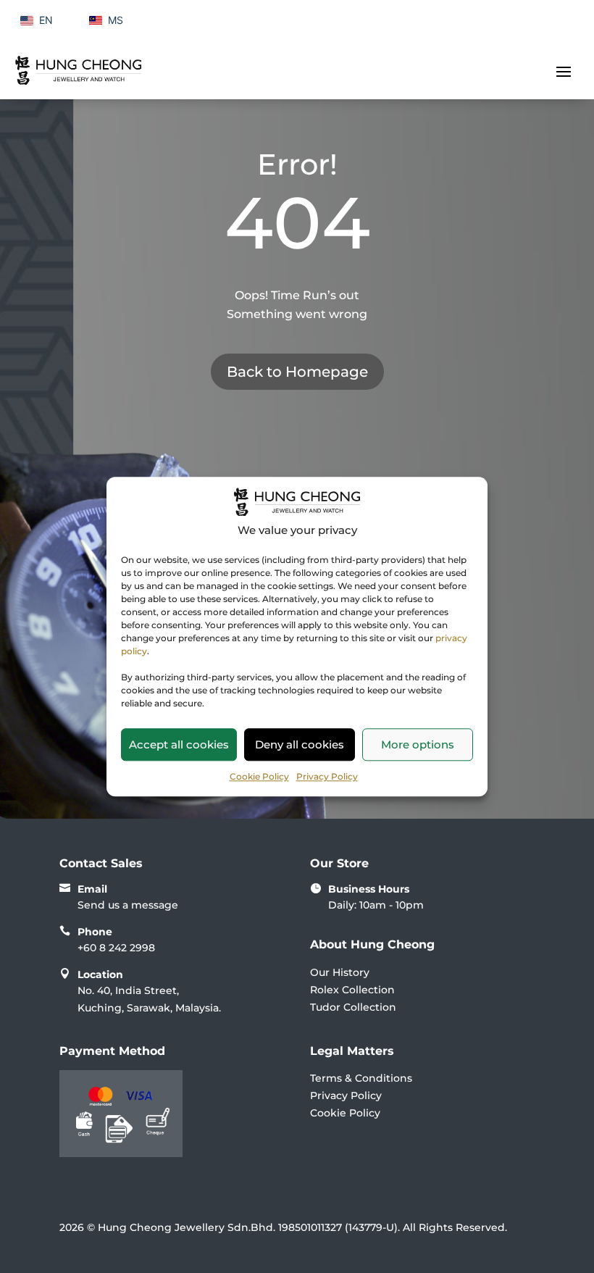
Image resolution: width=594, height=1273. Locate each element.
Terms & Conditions (361, 1078)
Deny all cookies (299, 744)
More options (417, 744)
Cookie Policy (259, 776)
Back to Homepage (297, 371)
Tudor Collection (353, 1007)
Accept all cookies (179, 744)
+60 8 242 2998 (116, 947)
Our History (339, 972)
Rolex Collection (352, 989)
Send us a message (128, 904)
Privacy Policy (327, 776)
